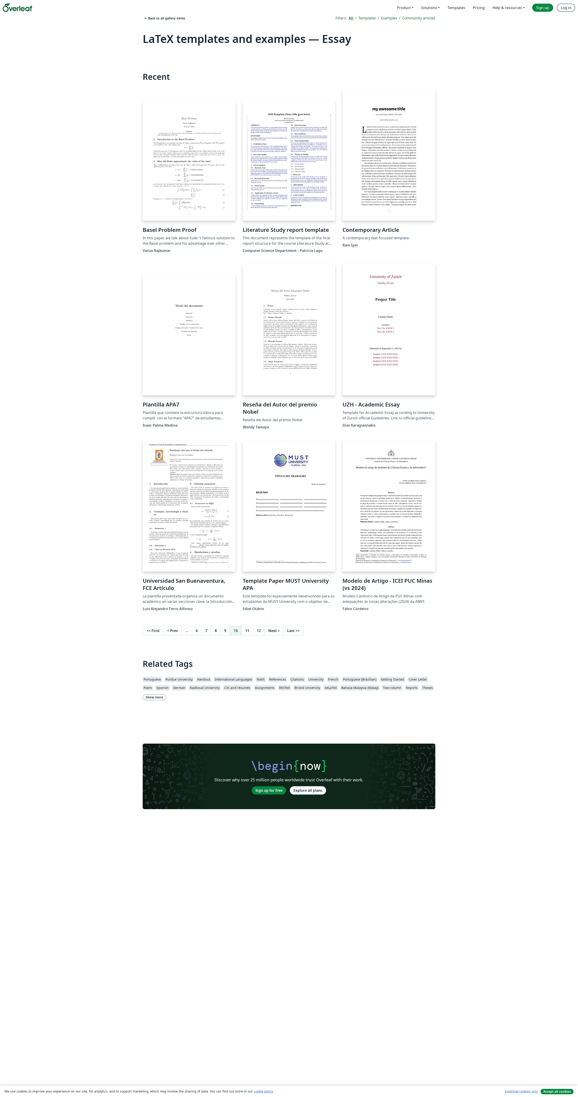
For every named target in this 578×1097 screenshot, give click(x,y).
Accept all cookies (557, 1091)
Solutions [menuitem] (429, 7)
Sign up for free (268, 790)
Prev (172, 630)
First (153, 630)
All (351, 18)
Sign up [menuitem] (542, 7)
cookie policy (263, 1091)
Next (274, 630)
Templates (367, 18)
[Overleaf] (17, 7)
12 (259, 630)
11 (247, 630)
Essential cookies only (521, 1091)
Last (293, 630)
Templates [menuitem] (456, 7)
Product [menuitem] (404, 7)
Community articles (418, 18)
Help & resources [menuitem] (507, 7)
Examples (389, 18)
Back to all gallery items (164, 18)
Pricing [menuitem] (479, 7)
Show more (154, 697)
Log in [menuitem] (566, 7)
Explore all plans (308, 790)
